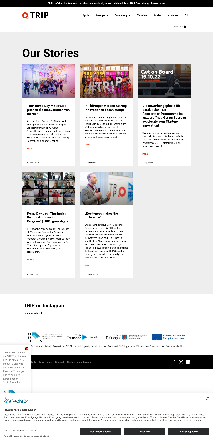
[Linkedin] (188, 362)
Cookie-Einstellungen (79, 362)
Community (121, 15)
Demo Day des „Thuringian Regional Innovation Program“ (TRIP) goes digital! (48, 217)
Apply (85, 15)
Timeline (142, 15)
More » (30, 149)
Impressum (45, 362)
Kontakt (59, 362)
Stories (157, 15)
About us (173, 15)
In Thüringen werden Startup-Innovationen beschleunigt (106, 108)
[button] (27, 349)
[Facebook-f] (174, 362)
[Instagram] (181, 362)
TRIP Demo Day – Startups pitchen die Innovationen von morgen (48, 109)
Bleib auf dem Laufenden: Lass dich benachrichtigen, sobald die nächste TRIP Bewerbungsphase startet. (106, 3)
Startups (100, 15)
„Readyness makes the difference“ (101, 215)
